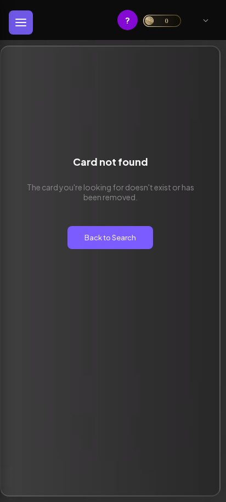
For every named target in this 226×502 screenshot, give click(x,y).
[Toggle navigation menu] (21, 22)
